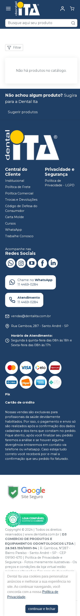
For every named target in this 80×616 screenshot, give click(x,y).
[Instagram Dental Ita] (21, 263)
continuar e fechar (41, 609)
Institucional (14, 181)
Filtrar (17, 47)
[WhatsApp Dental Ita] (10, 263)
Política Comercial (19, 193)
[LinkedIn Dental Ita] (53, 263)
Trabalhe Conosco (19, 236)
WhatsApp (13, 230)
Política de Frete (18, 187)
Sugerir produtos (23, 112)
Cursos (10, 223)
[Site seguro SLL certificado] (26, 492)
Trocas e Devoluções (21, 200)
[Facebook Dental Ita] (42, 263)
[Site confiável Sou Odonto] (26, 519)
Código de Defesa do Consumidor (21, 208)
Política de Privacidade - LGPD (59, 183)
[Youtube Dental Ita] (31, 263)
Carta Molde (14, 217)
